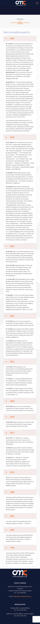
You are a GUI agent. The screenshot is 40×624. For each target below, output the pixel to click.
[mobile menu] (37, 3)
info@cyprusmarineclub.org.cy (22, 596)
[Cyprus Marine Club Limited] (21, 3)
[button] (20, 85)
